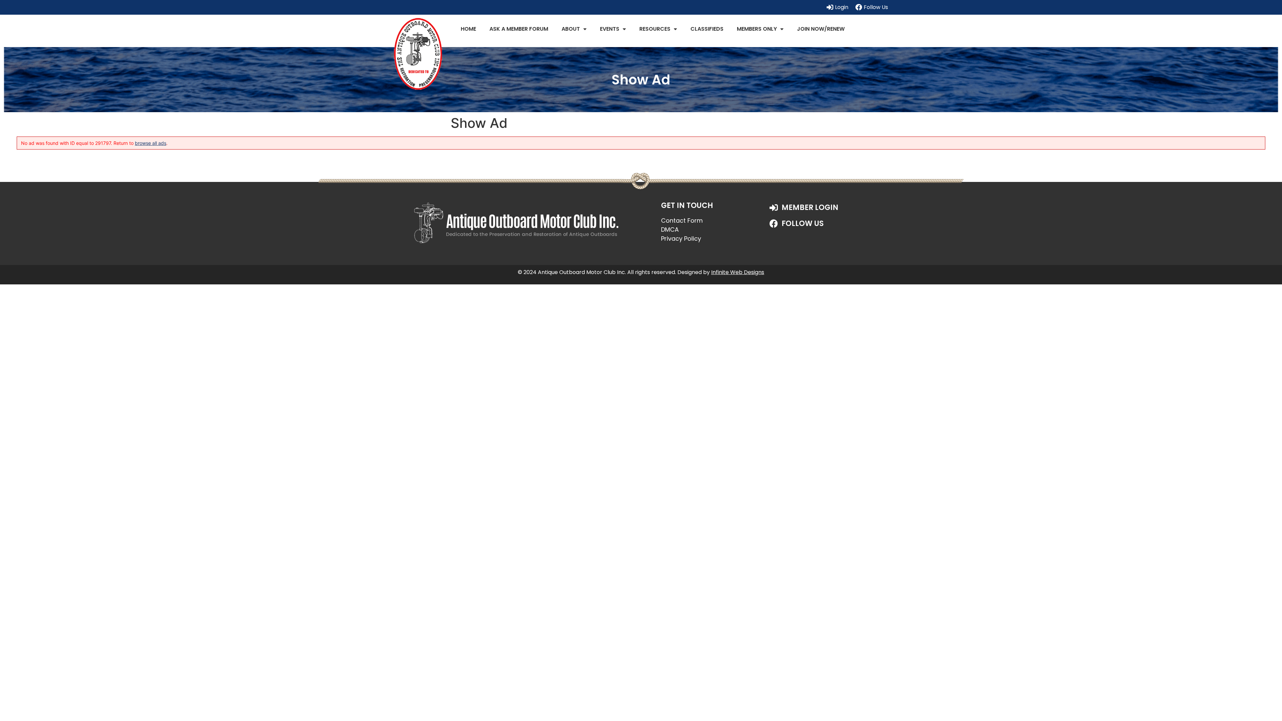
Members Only (757, 29)
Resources (654, 29)
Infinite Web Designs (737, 272)
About (571, 29)
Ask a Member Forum (518, 29)
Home (468, 29)
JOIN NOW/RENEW (821, 29)
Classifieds (706, 29)
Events (609, 29)
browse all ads (150, 143)
